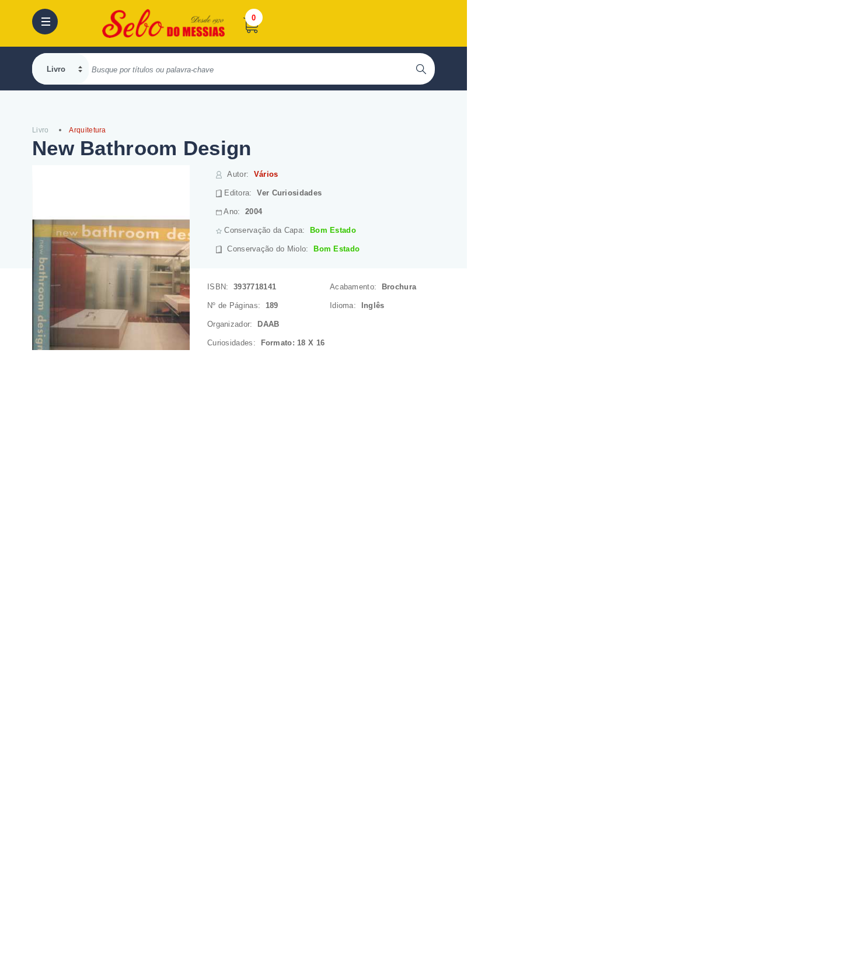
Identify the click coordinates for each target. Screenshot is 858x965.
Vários (266, 174)
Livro (40, 130)
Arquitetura (87, 130)
